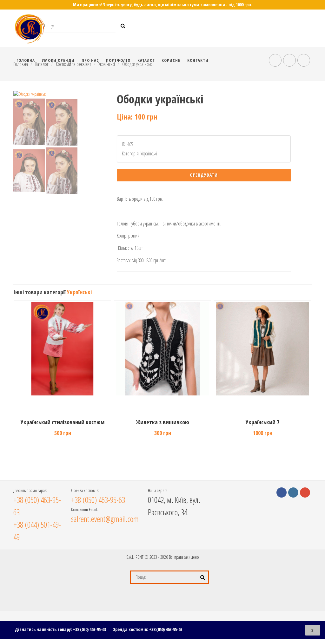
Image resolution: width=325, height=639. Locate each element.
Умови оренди (58, 60)
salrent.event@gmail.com (105, 519)
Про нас (90, 60)
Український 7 (162, 422)
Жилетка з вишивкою (62, 422)
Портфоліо (118, 60)
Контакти (198, 60)
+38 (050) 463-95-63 (89, 629)
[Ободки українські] (59, 94)
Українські (79, 292)
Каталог (146, 60)
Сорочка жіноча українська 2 (262, 422)
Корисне (171, 60)
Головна (26, 60)
